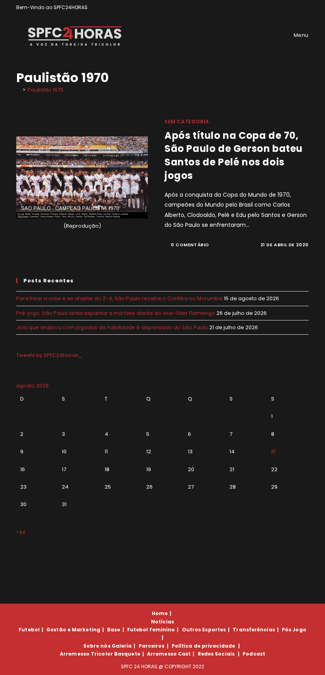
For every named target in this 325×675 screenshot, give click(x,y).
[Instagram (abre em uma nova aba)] (297, 8)
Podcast (254, 653)
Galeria (122, 645)
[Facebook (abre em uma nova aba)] (288, 8)
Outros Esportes (204, 629)
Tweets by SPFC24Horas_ (49, 355)
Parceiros (152, 645)
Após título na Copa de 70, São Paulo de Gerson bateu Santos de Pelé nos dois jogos (233, 155)
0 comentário (190, 245)
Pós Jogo (294, 629)
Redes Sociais (216, 653)
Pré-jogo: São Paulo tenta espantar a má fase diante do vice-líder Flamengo (115, 313)
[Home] (18, 90)
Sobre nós (97, 645)
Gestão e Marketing (73, 629)
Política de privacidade (203, 645)
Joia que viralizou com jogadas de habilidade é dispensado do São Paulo (112, 327)
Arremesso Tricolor (86, 653)
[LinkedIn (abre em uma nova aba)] (305, 8)
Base (113, 629)
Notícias (162, 621)
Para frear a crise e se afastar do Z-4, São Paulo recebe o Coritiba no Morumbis (119, 298)
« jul (20, 531)
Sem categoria (186, 121)
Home (160, 613)
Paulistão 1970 (45, 90)
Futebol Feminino (151, 629)
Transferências (254, 629)
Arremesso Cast (169, 653)
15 (273, 451)
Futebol (29, 629)
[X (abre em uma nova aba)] (279, 8)
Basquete (127, 653)
